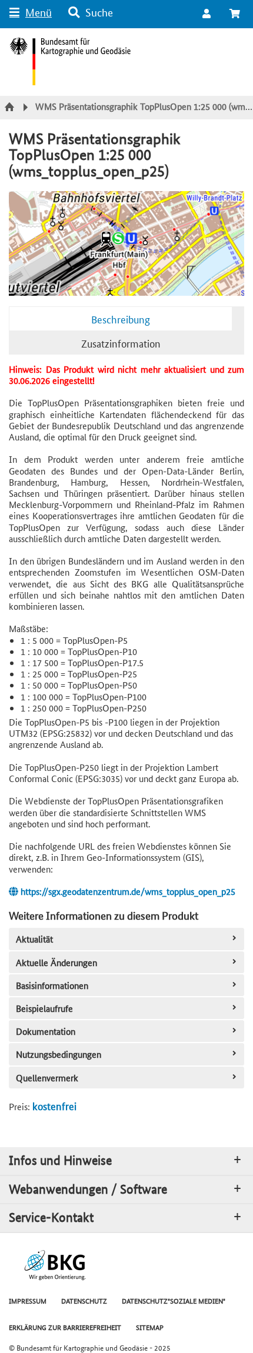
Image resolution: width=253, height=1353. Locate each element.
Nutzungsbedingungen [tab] (58, 1054)
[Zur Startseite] (11, 107)
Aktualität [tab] (34, 939)
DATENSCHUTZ (84, 1300)
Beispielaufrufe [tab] (44, 1008)
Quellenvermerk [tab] (47, 1077)
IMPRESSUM (27, 1300)
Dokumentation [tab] (45, 1031)
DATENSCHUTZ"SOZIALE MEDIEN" (173, 1300)
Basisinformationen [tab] (52, 985)
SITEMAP (150, 1326)
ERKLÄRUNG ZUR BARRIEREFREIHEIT (65, 1326)
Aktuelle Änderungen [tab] (56, 962)
